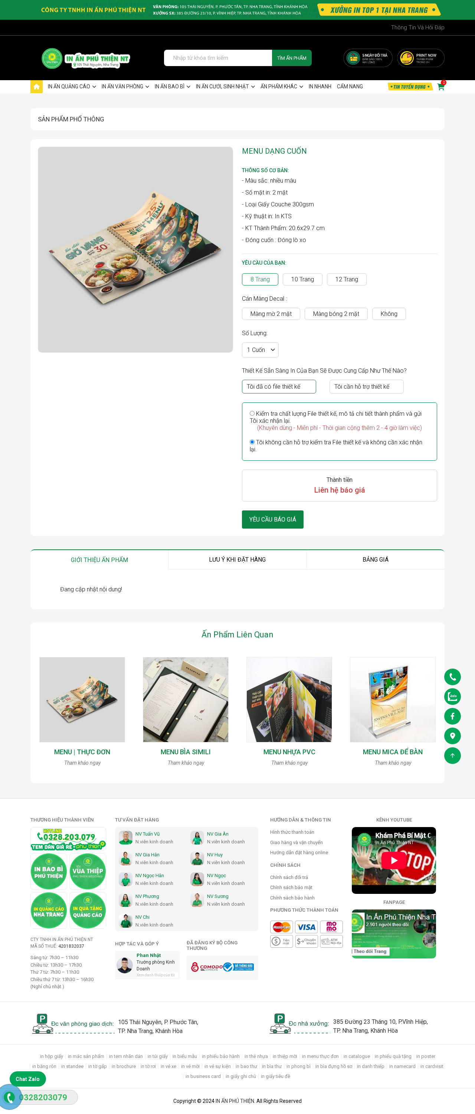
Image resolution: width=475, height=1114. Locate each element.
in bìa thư (272, 1066)
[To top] (452, 757)
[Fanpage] (452, 718)
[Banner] (367, 58)
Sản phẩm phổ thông (71, 119)
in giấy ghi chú (241, 1076)
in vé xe (168, 1066)
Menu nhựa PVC (289, 752)
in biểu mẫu (185, 1056)
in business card (203, 1076)
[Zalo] (452, 698)
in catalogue (357, 1056)
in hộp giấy (51, 1056)
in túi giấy (158, 1056)
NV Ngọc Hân (149, 875)
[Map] (452, 737)
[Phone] (452, 678)
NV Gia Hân (147, 854)
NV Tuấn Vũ (147, 834)
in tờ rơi (148, 1066)
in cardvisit (431, 1066)
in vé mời (190, 1066)
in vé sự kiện (217, 1066)
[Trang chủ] (36, 86)
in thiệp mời (285, 1056)
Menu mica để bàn (393, 752)
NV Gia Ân (218, 834)
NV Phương (147, 896)
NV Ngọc (216, 875)
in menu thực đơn (320, 1056)
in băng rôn (44, 1066)
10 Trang (302, 279)
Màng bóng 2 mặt (336, 313)
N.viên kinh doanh (154, 842)
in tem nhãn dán (126, 1056)
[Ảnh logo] (81, 58)
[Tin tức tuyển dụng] (410, 86)
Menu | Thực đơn (82, 752)
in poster (425, 1056)
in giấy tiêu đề (275, 1076)
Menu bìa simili (186, 752)
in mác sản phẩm (86, 1056)
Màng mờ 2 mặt (271, 313)
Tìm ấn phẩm (292, 58)
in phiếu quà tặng (393, 1056)
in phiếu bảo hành (221, 1056)
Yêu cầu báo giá (272, 519)
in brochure (124, 1066)
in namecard (402, 1066)
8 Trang (260, 279)
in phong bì (298, 1066)
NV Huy (215, 854)
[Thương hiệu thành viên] (48, 871)
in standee (72, 1066)
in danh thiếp (370, 1066)
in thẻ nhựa (256, 1056)
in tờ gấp (97, 1066)
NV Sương (218, 896)
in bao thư (246, 1066)
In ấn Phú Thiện (235, 1101)
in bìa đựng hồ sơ (333, 1066)
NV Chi (142, 917)
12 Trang (346, 279)
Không (389, 313)
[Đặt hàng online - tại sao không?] (237, 10)
